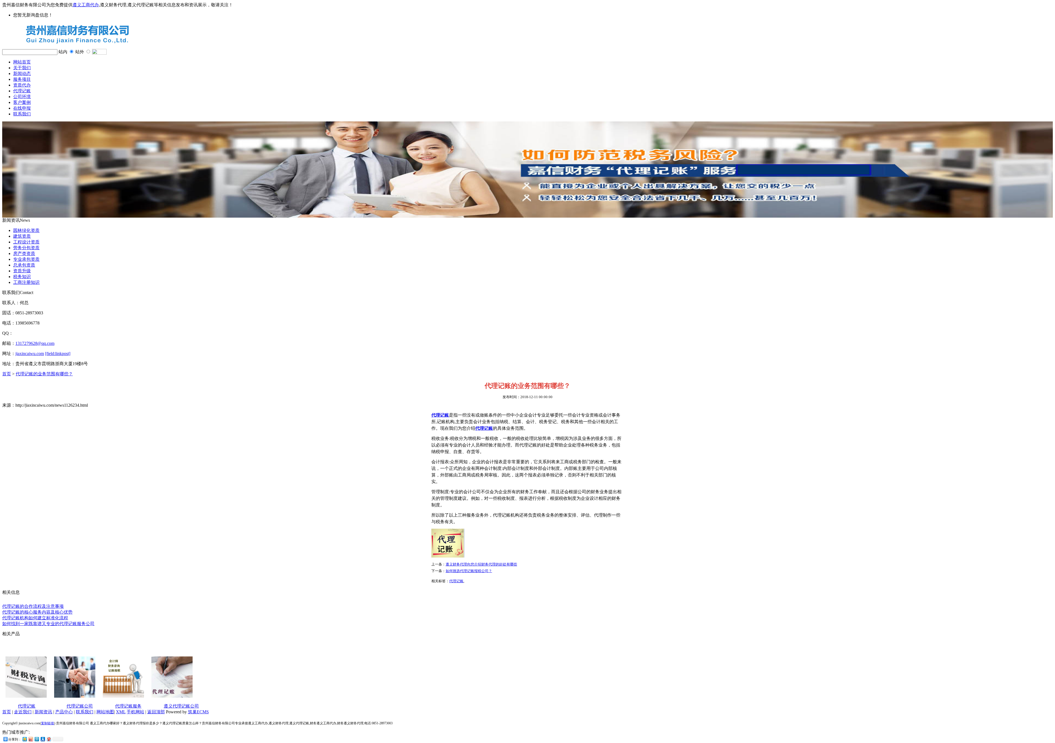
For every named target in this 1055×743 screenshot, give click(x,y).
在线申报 (22, 108)
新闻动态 (22, 73)
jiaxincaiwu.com (29, 353)
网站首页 (22, 62)
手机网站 (135, 711)
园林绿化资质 (26, 230)
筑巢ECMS (198, 711)
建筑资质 (22, 236)
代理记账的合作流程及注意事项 (33, 606)
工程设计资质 (26, 242)
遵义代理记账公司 (181, 706)
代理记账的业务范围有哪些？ (44, 374)
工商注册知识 (26, 282)
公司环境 (22, 96)
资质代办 (22, 85)
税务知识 (22, 276)
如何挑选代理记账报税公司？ (469, 571)
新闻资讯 (43, 711)
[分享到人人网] (43, 739)
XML (121, 711)
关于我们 (22, 67)
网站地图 (105, 711)
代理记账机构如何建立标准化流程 (35, 618)
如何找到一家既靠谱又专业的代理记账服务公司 (48, 623)
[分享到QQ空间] (24, 739)
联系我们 (22, 114)
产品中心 (64, 711)
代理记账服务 (128, 706)
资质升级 (22, 270)
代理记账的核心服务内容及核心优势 (37, 612)
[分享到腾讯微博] (37, 739)
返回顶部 (156, 711)
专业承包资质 (26, 259)
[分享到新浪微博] (30, 739)
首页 (6, 374)
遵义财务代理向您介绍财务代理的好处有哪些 (481, 564)
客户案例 (22, 102)
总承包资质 (24, 265)
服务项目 (22, 79)
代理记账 (22, 90)
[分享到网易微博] (49, 739)
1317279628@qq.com (34, 343)
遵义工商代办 (86, 4)
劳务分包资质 (26, 247)
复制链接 (47, 723)
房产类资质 (24, 253)
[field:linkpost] (57, 353)
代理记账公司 (79, 706)
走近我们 (23, 711)
